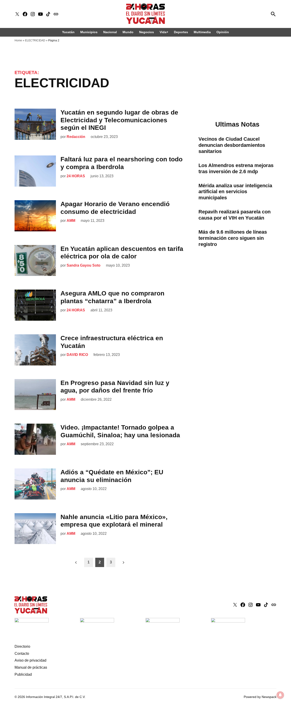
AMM (71, 220)
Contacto (22, 653)
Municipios (89, 32)
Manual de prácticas (31, 667)
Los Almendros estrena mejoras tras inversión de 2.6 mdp (235, 168)
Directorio (22, 646)
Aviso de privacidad (30, 660)
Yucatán (68, 32)
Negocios (146, 32)
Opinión (222, 32)
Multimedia (202, 32)
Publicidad (23, 674)
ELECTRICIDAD (35, 40)
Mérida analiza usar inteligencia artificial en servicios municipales (235, 192)
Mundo (128, 32)
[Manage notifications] (280, 695)
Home (18, 40)
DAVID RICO (77, 355)
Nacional (110, 32)
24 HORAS (76, 176)
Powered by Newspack (260, 697)
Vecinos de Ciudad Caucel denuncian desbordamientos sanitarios (231, 145)
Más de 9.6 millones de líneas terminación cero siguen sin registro (232, 238)
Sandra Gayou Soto (83, 265)
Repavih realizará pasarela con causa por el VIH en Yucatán (234, 215)
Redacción (76, 137)
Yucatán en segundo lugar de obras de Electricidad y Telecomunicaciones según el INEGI (119, 120)
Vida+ (164, 32)
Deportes (181, 32)
